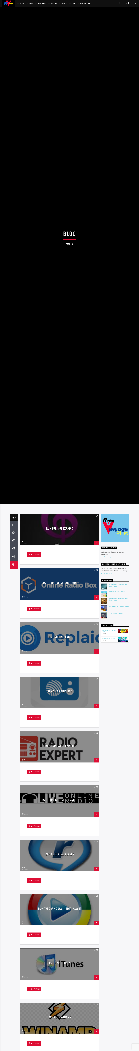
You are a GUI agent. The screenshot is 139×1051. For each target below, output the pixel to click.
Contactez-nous (85, 3)
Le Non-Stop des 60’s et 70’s (110, 697)
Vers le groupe (106, 640)
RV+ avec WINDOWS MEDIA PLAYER (60, 975)
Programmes (42, 3)
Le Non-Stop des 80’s (109, 705)
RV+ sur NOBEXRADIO (60, 594)
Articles (64, 3)
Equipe (31, 3)
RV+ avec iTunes (60, 1029)
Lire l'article (35, 621)
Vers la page (105, 623)
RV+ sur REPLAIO (60, 703)
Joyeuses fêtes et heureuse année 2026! (118, 652)
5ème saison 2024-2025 (117, 680)
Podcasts (54, 3)
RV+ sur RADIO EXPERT (59, 812)
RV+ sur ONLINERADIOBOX (60, 649)
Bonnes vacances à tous (117, 658)
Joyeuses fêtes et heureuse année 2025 (118, 666)
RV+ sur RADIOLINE (60, 757)
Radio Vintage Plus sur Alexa (119, 672)
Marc (23, 608)
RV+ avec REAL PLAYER (59, 920)
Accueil (22, 3)
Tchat (74, 3)
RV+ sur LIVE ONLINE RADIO (60, 866)
